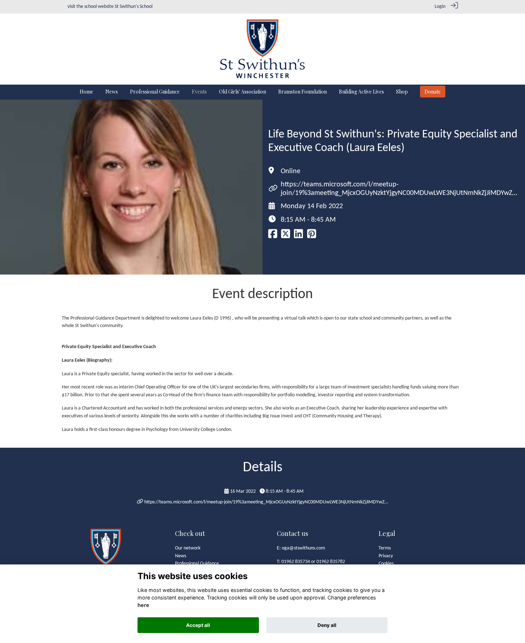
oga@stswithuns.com (303, 548)
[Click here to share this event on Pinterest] (311, 236)
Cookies (386, 563)
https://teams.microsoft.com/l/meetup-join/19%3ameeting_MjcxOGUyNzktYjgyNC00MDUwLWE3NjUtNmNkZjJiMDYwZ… (266, 502)
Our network (187, 548)
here (143, 605)
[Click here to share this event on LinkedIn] (298, 236)
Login (440, 6)
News (180, 556)
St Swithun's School (133, 6)
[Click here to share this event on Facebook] (272, 236)
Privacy (386, 556)
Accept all (198, 625)
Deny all (327, 625)
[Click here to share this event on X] (285, 236)
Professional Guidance (197, 563)
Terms (385, 548)
